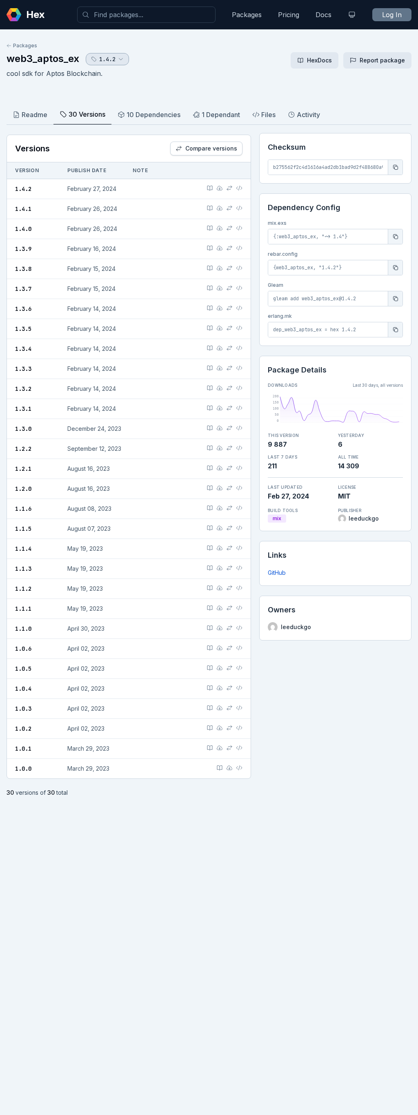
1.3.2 (23, 388)
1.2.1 (23, 468)
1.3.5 (23, 329)
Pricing (288, 15)
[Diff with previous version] (229, 188)
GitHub (277, 572)
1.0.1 (23, 748)
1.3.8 (23, 269)
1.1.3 (23, 568)
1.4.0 (23, 229)
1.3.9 (23, 249)
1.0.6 (23, 648)
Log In (392, 15)
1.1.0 (23, 628)
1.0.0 (23, 768)
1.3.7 (23, 289)
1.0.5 (23, 668)
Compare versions (211, 148)
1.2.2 (23, 448)
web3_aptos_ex (43, 58)
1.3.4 (23, 348)
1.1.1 (23, 608)
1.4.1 (23, 209)
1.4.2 (23, 189)
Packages (247, 15)
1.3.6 (23, 309)
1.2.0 (23, 488)
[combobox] (146, 15)
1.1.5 (23, 528)
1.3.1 (23, 408)
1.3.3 (23, 368)
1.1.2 (23, 588)
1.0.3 (23, 708)
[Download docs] (219, 188)
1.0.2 (23, 728)
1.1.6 (23, 508)
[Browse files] (239, 188)
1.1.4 (23, 548)
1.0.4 (23, 688)
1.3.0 (23, 428)
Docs (323, 15)
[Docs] (210, 188)
